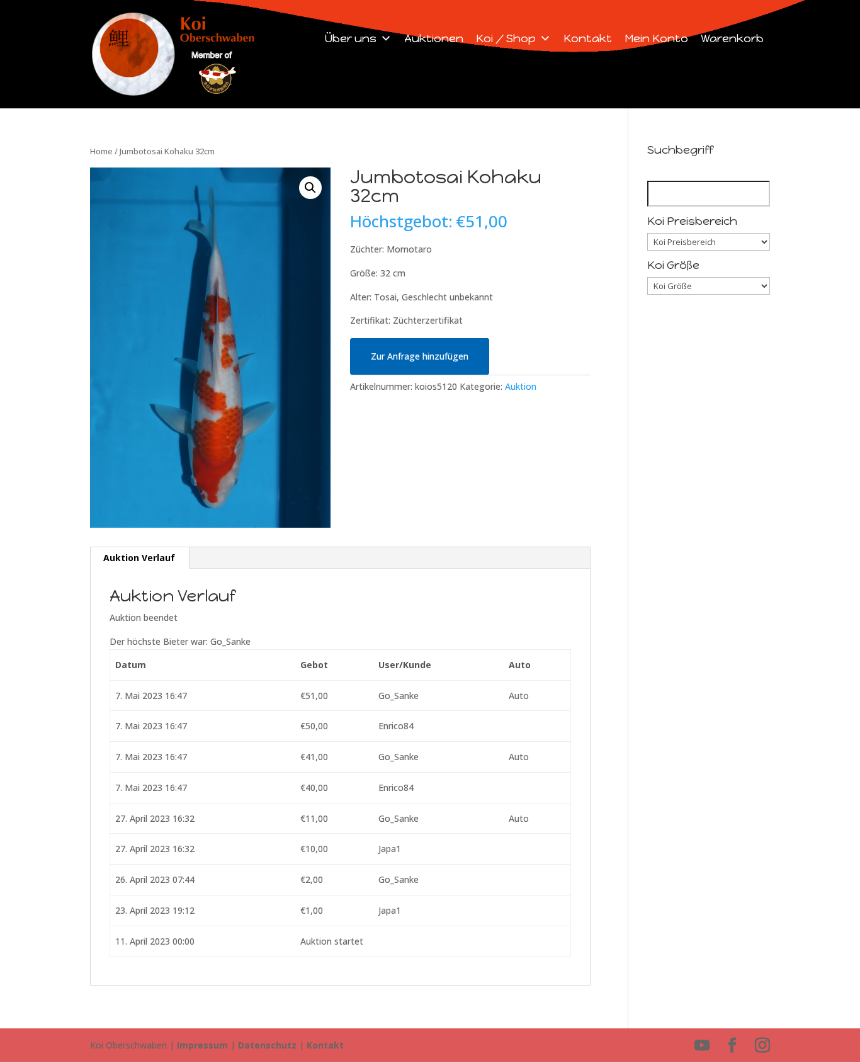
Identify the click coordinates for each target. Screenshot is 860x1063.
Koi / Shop (506, 38)
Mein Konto (656, 38)
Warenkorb (732, 38)
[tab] (139, 558)
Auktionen (433, 38)
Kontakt (587, 38)
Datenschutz (267, 1045)
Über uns (350, 38)
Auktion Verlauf (139, 558)
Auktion (520, 386)
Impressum (202, 1045)
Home (101, 151)
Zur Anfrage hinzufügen (419, 356)
